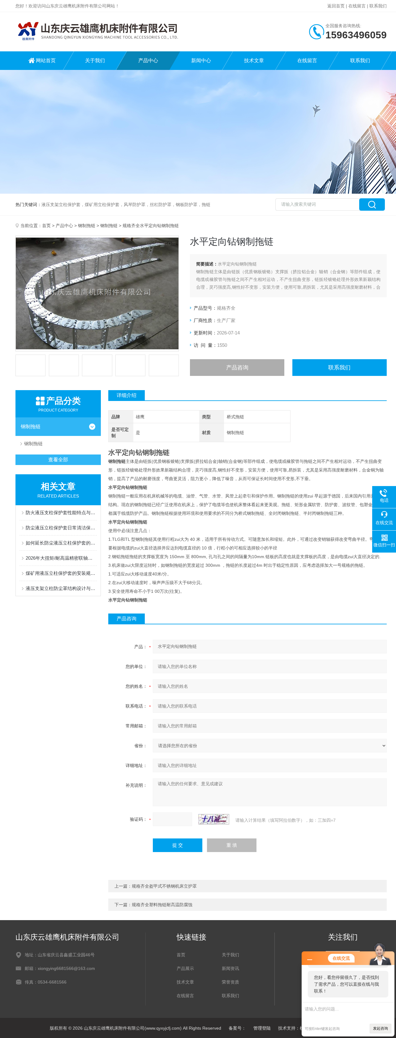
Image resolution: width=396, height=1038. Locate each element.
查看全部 (58, 459)
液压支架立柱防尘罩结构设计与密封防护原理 (61, 588)
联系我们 (378, 5)
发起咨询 (380, 1028)
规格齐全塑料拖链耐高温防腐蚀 (162, 904)
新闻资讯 (230, 968)
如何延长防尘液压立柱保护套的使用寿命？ (61, 542)
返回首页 (336, 5)
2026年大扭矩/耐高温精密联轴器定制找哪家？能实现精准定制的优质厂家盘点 (61, 558)
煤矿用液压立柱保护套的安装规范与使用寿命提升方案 (61, 573)
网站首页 (46, 60)
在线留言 (357, 5)
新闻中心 (201, 60)
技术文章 (254, 60)
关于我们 (95, 60)
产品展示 (185, 968)
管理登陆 (262, 1028)
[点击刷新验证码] (213, 819)
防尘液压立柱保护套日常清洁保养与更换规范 (61, 527)
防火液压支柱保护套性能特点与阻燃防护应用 (61, 512)
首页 (46, 225)
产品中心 (148, 60)
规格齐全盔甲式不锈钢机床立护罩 (164, 886)
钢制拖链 (86, 225)
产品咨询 (237, 367)
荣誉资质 (230, 982)
